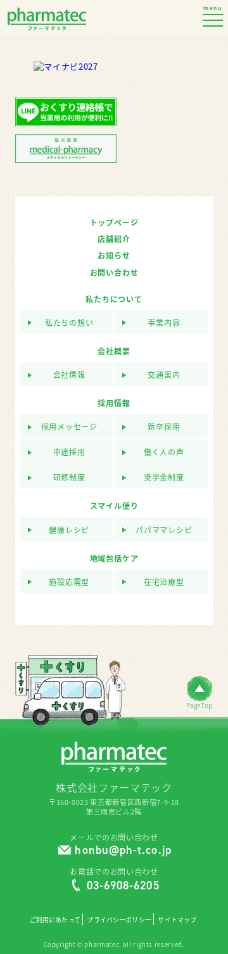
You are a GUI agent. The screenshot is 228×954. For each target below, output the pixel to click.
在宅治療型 (164, 582)
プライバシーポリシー (119, 919)
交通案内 (164, 375)
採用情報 (114, 403)
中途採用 (69, 452)
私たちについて (114, 299)
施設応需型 (69, 582)
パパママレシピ (164, 530)
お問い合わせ (114, 272)
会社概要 (114, 351)
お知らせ (114, 255)
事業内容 (164, 323)
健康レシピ (69, 530)
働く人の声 (164, 452)
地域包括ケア (114, 558)
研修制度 (69, 477)
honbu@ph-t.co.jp (123, 850)
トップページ (114, 222)
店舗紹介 (114, 239)
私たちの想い (69, 323)
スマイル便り (114, 506)
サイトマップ (177, 919)
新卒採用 (164, 427)
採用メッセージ (69, 427)
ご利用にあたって (55, 919)
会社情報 (69, 375)
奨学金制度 (164, 477)
